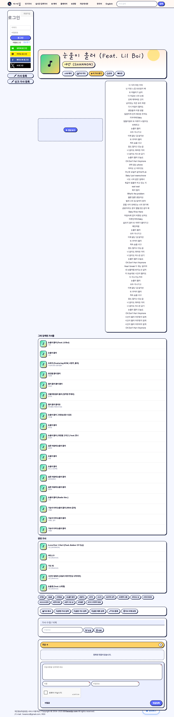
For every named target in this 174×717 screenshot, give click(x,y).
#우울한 (80, 602)
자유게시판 (84, 4)
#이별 (42, 597)
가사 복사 (47, 611)
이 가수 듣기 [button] (97, 73)
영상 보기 (71, 130)
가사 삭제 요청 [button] (130, 611)
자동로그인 (17, 42)
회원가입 (27, 13)
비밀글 (47, 703)
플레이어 (64, 4)
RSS (43, 714)
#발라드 (82, 597)
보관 (120, 73)
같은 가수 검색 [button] (81, 611)
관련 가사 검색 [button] (63, 611)
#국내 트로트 (148, 597)
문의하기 (152, 711)
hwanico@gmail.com (31, 714)
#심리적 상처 (110, 597)
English (109, 4)
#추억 (91, 597)
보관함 (73, 4)
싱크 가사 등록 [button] (22, 81)
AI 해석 (54, 4)
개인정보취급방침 (21, 711)
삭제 (100, 630)
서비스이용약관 (34, 711)
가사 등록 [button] (22, 76)
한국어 (99, 4)
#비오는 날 (135, 597)
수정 (89, 630)
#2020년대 (44, 602)
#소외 (99, 597)
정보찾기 (26, 42)
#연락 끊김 (56, 602)
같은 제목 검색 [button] (98, 611)
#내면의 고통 (123, 597)
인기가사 (28, 4)
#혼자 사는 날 (69, 602)
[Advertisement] (102, 29)
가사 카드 (82, 73)
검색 (161, 4)
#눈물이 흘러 (70, 597)
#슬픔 (50, 597)
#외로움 (59, 597)
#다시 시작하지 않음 (94, 602)
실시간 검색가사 (41, 4)
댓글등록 (156, 703)
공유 (110, 73)
